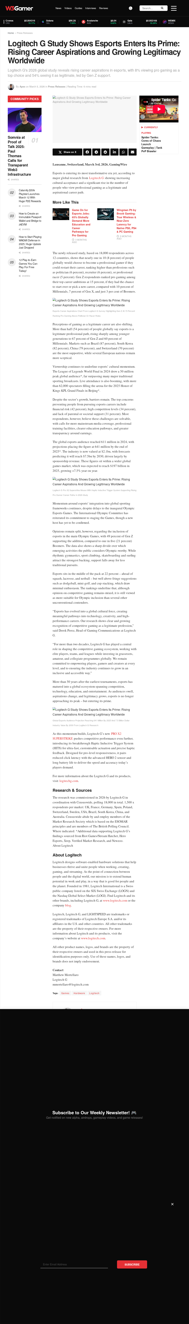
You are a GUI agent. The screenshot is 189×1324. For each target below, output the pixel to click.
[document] (94, 662)
